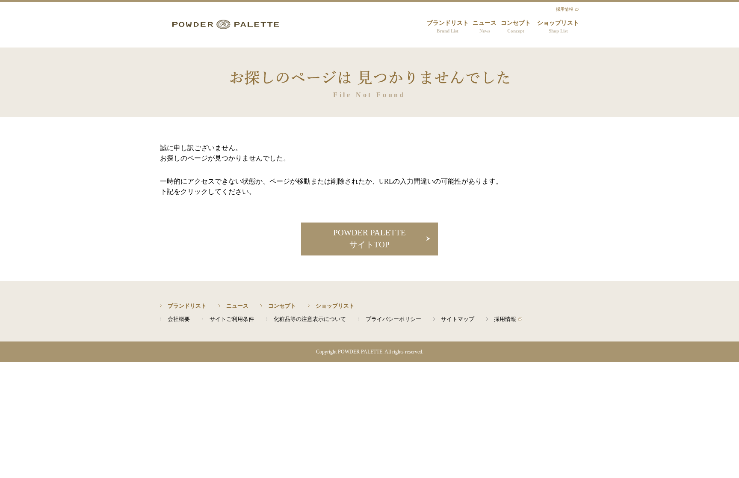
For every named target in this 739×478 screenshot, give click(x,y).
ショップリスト (558, 26)
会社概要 (179, 319)
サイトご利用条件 (232, 319)
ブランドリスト (448, 26)
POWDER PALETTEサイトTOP (369, 238)
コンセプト (516, 26)
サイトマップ (457, 319)
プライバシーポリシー (393, 319)
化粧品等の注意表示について (310, 319)
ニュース (485, 26)
